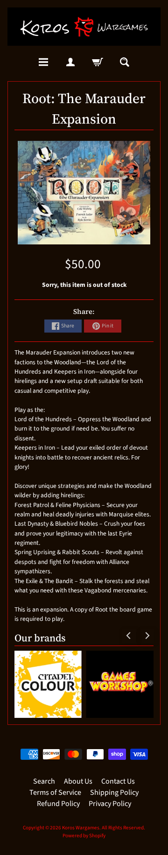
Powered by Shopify (84, 835)
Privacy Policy (110, 804)
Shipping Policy (114, 792)
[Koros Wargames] (84, 26)
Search (44, 781)
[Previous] (129, 636)
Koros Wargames (80, 827)
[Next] (147, 636)
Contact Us (118, 781)
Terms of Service (55, 792)
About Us (78, 781)
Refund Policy (58, 804)
